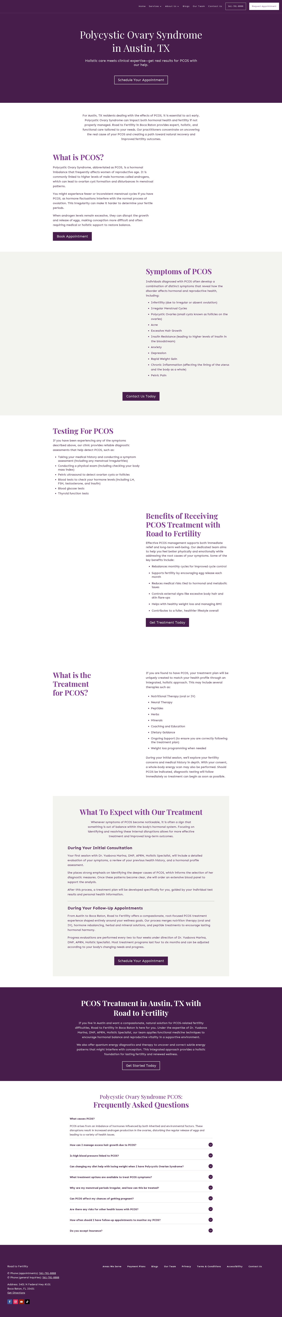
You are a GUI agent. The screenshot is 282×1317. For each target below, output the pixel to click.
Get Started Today (141, 1065)
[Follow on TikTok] (27, 1301)
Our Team (199, 6)
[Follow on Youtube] (21, 1301)
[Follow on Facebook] (9, 1301)
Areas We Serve (112, 1266)
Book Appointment (72, 236)
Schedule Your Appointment (141, 80)
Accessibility (235, 1266)
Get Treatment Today (167, 622)
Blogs (186, 6)
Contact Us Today (141, 396)
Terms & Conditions (209, 1266)
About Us (171, 6)
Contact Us (215, 6)
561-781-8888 (235, 6)
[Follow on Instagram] (15, 1301)
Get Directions (16, 1292)
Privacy (186, 1266)
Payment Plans (136, 1266)
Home (142, 6)
